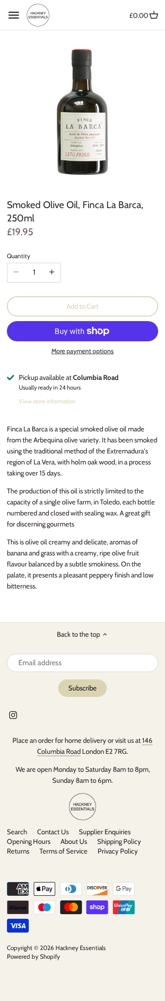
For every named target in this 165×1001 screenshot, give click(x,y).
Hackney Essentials (80, 947)
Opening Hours (29, 841)
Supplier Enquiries (105, 832)
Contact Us (53, 832)
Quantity (18, 256)
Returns (18, 851)
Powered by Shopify (33, 956)
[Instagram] (13, 715)
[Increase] (51, 272)
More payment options (82, 351)
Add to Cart (82, 306)
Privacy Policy (118, 851)
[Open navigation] (14, 15)
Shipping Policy (119, 841)
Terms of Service (63, 851)
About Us (73, 841)
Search (17, 832)
